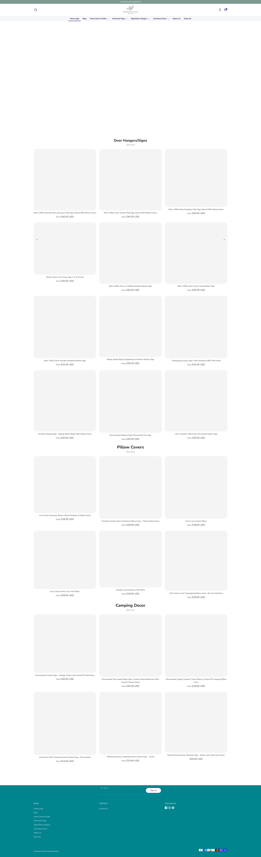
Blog (84, 18)
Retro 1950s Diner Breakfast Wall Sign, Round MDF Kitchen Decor (196, 209)
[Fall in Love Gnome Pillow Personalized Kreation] (196, 487)
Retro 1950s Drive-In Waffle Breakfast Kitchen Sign (130, 286)
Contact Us (103, 808)
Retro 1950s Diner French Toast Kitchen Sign (196, 286)
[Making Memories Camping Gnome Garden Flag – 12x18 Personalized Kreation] (130, 723)
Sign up (153, 790)
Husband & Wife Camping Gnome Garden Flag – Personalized (65, 757)
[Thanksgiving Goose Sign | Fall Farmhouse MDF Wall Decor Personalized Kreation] (196, 327)
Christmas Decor (160, 18)
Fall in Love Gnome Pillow (196, 521)
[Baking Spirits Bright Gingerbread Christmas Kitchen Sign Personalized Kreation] (130, 326)
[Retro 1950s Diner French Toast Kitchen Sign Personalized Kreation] (196, 253)
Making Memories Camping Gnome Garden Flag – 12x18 (130, 756)
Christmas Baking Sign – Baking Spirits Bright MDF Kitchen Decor (65, 434)
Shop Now (130, 144)
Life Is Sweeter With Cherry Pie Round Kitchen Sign (196, 434)
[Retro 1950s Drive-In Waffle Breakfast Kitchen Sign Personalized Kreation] (130, 253)
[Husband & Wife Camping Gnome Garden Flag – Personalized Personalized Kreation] (65, 723)
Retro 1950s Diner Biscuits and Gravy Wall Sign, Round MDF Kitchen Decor (65, 213)
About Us (176, 18)
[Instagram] (169, 808)
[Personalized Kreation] (130, 81)
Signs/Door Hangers (139, 18)
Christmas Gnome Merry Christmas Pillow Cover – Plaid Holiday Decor (130, 521)
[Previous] (37, 239)
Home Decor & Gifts (98, 18)
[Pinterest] (173, 808)
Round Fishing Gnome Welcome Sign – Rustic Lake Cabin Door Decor (196, 755)
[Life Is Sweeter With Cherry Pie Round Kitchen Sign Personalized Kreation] (196, 400)
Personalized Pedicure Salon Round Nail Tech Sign (130, 435)
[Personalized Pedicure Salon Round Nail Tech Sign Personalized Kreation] (130, 401)
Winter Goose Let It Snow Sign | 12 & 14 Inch (65, 277)
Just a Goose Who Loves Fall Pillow (65, 591)
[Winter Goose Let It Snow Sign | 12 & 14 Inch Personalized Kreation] (65, 248)
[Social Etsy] (176, 808)
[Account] (220, 10)
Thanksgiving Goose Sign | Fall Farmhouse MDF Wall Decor (196, 360)
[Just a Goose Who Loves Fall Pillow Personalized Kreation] (65, 560)
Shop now (130, 610)
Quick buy (65, 207)
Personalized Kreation (52, 851)
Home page (74, 18)
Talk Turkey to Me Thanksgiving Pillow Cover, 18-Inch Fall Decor (196, 593)
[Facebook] (166, 808)
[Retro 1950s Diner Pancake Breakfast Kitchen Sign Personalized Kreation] (65, 327)
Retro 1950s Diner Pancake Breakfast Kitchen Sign (65, 360)
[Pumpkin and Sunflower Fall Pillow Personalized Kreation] (130, 559)
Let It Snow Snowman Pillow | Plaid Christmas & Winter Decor (65, 515)
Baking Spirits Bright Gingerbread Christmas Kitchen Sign (130, 359)
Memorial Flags (118, 18)
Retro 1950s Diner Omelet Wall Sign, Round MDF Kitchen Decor (130, 213)
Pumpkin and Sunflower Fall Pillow (130, 590)
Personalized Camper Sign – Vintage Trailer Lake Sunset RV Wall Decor (65, 675)
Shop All (187, 18)
